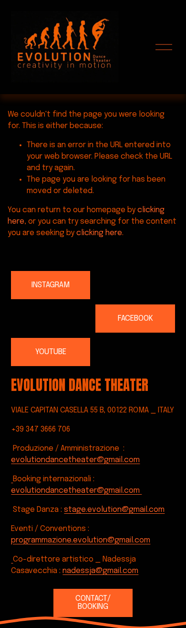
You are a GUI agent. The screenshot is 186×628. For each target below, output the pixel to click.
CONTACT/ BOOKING (93, 603)
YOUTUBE (50, 352)
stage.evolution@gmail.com (114, 510)
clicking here (99, 233)
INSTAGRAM (50, 285)
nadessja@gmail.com (100, 571)
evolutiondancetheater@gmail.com (75, 460)
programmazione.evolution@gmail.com (80, 540)
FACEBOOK (135, 318)
